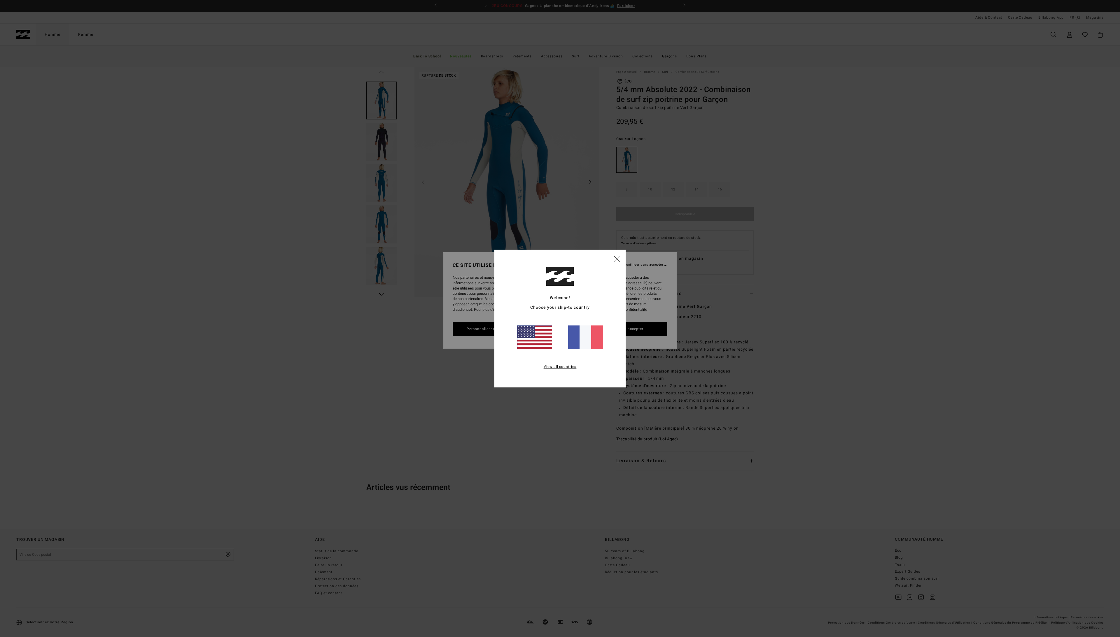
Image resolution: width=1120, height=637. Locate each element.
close (617, 258)
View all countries (560, 366)
